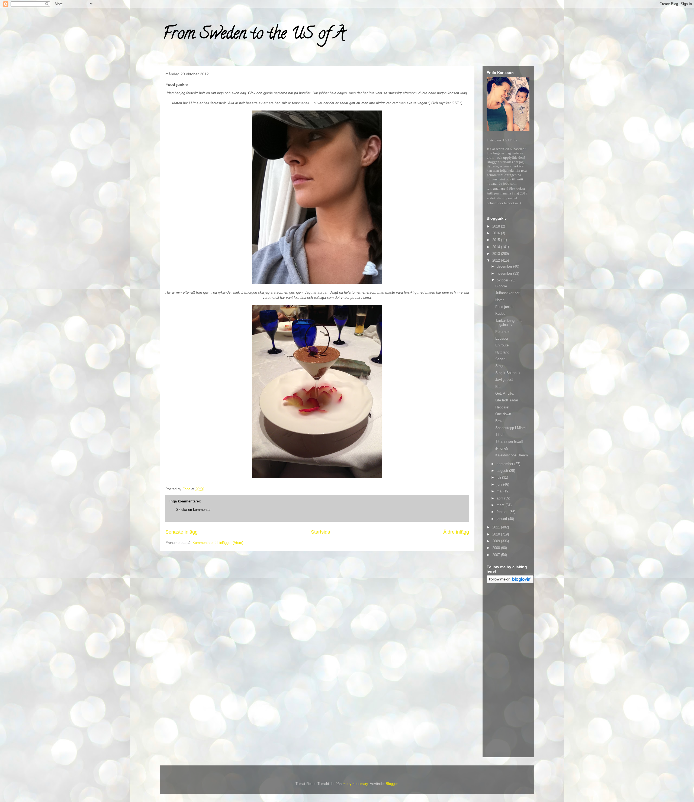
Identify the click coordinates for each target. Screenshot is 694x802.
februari (503, 512)
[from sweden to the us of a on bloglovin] (510, 582)
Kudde (500, 313)
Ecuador (501, 338)
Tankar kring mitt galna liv (508, 323)
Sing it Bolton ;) (507, 373)
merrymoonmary (355, 784)
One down (503, 414)
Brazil (499, 421)
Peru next (502, 332)
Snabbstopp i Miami (510, 428)
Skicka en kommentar (193, 510)
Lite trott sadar (506, 400)
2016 (496, 233)
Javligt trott (504, 380)
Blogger (391, 784)
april (500, 498)
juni (500, 484)
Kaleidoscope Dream (511, 455)
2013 (496, 254)
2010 (496, 534)
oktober (503, 280)
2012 (496, 260)
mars (501, 505)
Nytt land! (502, 352)
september (505, 464)
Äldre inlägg (456, 532)
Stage (500, 366)
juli (499, 477)
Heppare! (502, 407)
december (505, 266)
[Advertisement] (508, 671)
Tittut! (500, 435)
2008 (496, 548)
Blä (497, 387)
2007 (496, 555)
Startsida (320, 532)
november (505, 273)
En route (502, 345)
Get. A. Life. (504, 393)
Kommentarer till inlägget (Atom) (217, 543)
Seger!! (501, 359)
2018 (496, 226)
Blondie (501, 286)
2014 (496, 247)
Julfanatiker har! (507, 293)
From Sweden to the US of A (254, 35)
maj (500, 491)
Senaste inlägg (181, 532)
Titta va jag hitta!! (509, 441)
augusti (503, 471)
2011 (496, 527)
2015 (496, 240)
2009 (496, 541)
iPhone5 (501, 448)
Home (500, 300)
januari (502, 519)
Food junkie (504, 307)
